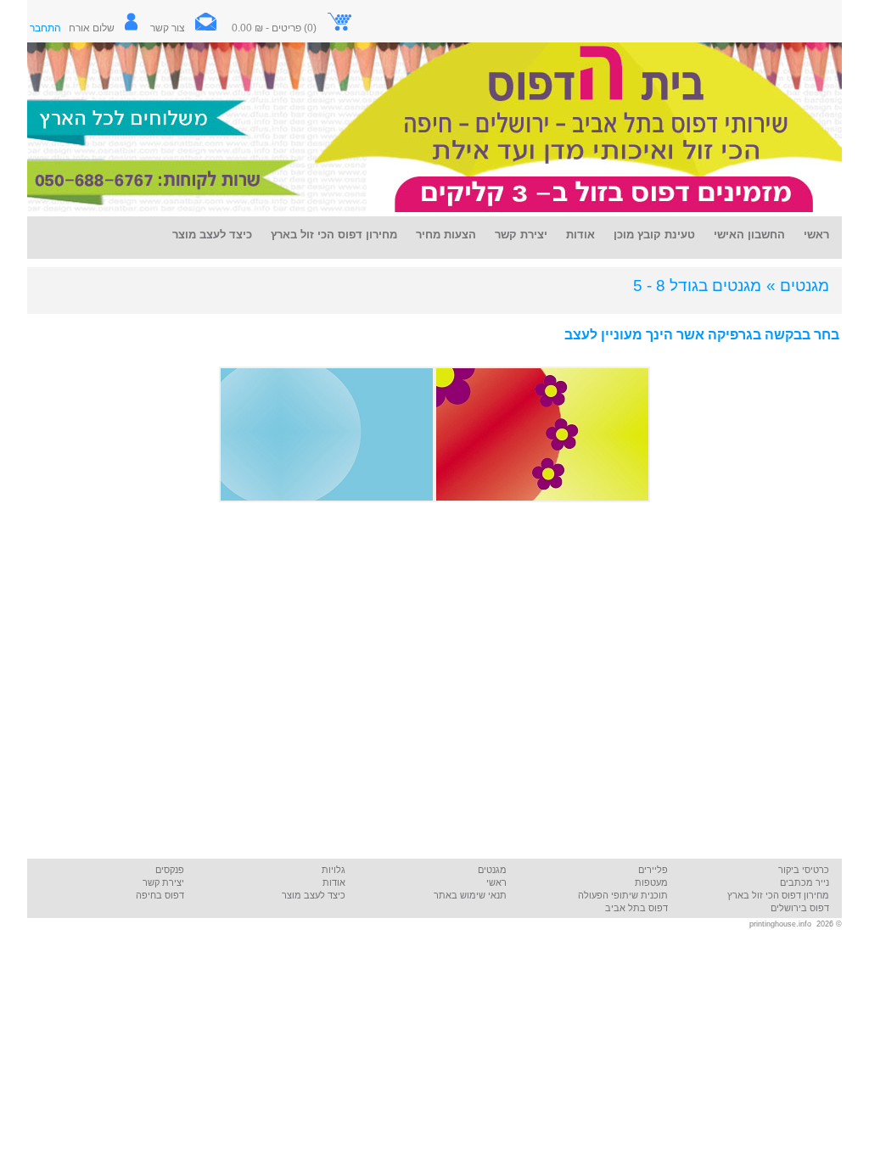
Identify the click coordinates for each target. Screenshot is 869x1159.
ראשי (496, 882)
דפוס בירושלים (800, 908)
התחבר (45, 28)
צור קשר (167, 28)
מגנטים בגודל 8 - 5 (697, 285)
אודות (333, 882)
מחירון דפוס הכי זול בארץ (778, 895)
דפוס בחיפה (160, 895)
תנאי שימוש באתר (470, 895)
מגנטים (492, 870)
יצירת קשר (163, 882)
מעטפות (651, 882)
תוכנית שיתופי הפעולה (623, 895)
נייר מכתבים (804, 882)
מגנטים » (797, 285)
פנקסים (169, 870)
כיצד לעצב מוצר (313, 895)
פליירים (653, 870)
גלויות (333, 870)
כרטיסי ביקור (803, 870)
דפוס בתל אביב (636, 908)
